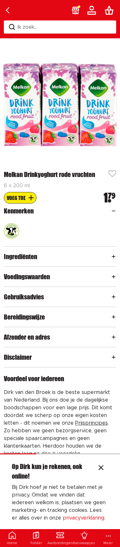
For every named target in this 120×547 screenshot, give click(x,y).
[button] (75, 10)
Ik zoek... (27, 27)
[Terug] (8, 10)
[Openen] (113, 211)
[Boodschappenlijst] (110, 10)
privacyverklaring (83, 517)
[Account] (93, 10)
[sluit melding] (101, 468)
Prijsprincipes (91, 423)
